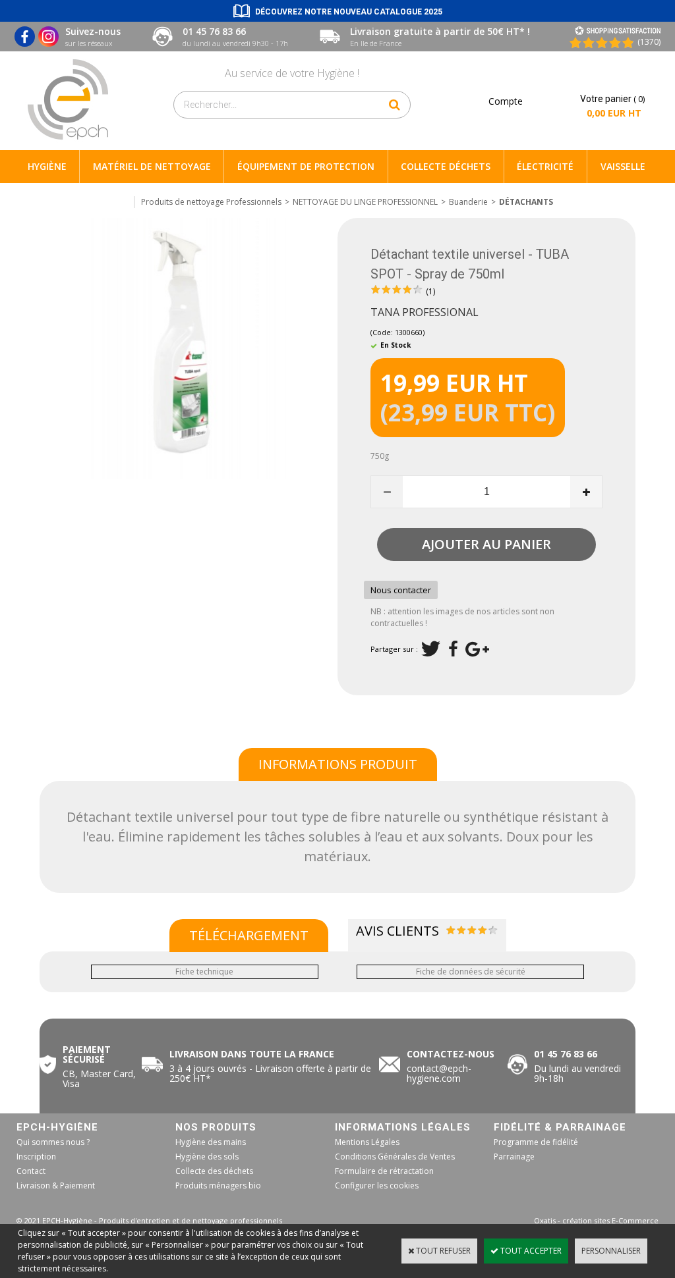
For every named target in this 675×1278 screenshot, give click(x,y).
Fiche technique (204, 971)
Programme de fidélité (536, 1142)
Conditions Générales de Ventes (395, 1156)
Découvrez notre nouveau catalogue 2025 (348, 11)
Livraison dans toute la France (253, 1054)
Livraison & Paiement (55, 1185)
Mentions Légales (367, 1142)
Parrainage (514, 1156)
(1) (430, 291)
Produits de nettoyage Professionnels (211, 201)
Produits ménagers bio (218, 1185)
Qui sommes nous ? (53, 1142)
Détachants (526, 201)
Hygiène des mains (210, 1142)
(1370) (648, 41)
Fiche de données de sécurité (470, 971)
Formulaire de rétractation (384, 1171)
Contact (30, 1171)
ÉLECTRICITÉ (545, 166)
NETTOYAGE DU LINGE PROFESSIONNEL (365, 201)
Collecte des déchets (214, 1171)
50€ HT (270, 1073)
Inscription (36, 1156)
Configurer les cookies (377, 1185)
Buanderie (468, 201)
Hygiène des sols (207, 1156)
